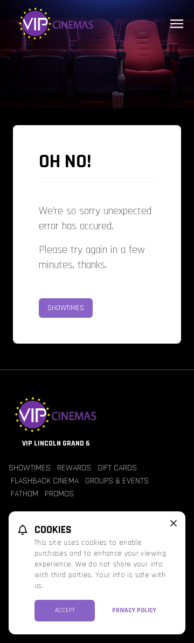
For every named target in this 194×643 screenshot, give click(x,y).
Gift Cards (117, 468)
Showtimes (65, 308)
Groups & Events (117, 481)
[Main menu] (177, 24)
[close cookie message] (173, 523)
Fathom (24, 494)
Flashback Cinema (45, 481)
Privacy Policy (134, 610)
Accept (65, 610)
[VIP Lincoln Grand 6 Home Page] (97, 23)
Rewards (74, 468)
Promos (59, 494)
